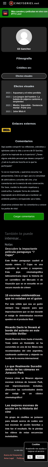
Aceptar (40, 457)
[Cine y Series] (24, 5)
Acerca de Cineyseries (13, 455)
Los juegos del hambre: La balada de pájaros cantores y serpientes (27, 99)
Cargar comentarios (24, 216)
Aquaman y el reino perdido (27, 93)
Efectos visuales (24, 76)
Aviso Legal (9, 458)
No (30, 457)
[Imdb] (6, 130)
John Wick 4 (19, 111)
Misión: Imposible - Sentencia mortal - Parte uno (28, 106)
